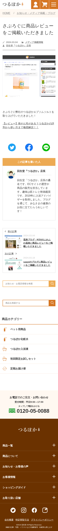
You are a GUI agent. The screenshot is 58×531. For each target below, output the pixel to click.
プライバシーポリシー (42, 519)
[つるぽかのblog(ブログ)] (45, 512)
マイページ (35, 4)
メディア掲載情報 (34, 42)
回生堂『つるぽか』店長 (18, 45)
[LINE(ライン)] (46, 147)
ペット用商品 (18, 329)
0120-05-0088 (33, 411)
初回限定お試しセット (23, 358)
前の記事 (12, 231)
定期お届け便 (18, 368)
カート (44, 4)
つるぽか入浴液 (19, 349)
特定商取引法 (22, 519)
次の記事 (9, 253)
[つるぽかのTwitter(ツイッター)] (13, 512)
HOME (6, 13)
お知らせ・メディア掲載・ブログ (36, 13)
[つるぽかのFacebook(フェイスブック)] (34, 512)
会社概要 (9, 519)
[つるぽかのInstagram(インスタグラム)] (23, 512)
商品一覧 (8, 445)
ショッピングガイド (14, 487)
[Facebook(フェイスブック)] (29, 147)
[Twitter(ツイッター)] (11, 147)
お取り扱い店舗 (12, 498)
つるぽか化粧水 (19, 339)
